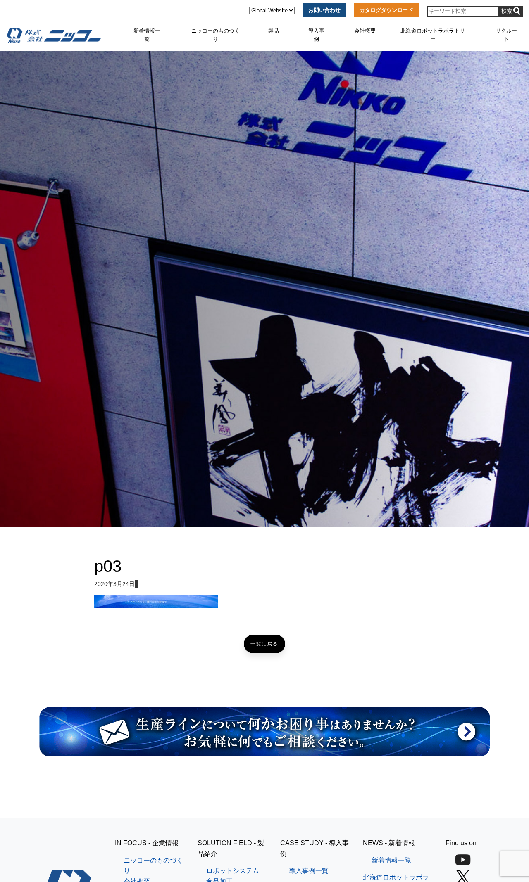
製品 (273, 31)
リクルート (506, 35)
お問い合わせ (324, 10)
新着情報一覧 (146, 35)
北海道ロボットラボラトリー (432, 35)
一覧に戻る (264, 644)
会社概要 (365, 31)
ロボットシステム (232, 870)
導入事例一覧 (309, 870)
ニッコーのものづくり (215, 35)
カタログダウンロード (386, 10)
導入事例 (316, 35)
